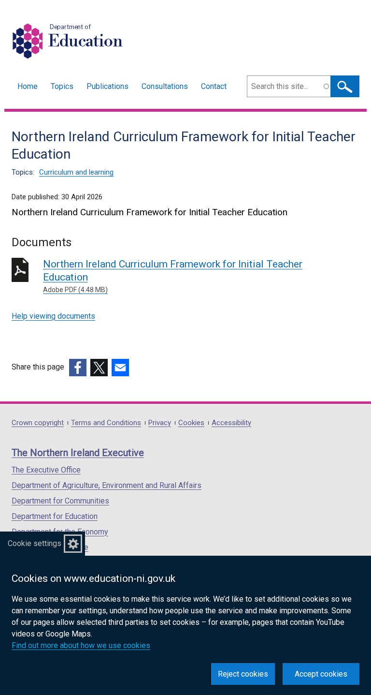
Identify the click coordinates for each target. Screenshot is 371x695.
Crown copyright (38, 423)
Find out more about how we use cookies (81, 645)
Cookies (191, 423)
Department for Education (55, 516)
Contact (214, 86)
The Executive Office (46, 469)
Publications (107, 86)
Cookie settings (34, 543)
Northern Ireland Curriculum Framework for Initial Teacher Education (172, 276)
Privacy (159, 423)
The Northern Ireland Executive (78, 452)
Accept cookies (321, 674)
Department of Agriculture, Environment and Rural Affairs (106, 485)
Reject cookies (243, 674)
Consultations (165, 86)
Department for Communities (60, 500)
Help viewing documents (53, 316)
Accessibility (231, 423)
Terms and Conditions (106, 423)
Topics (62, 86)
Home (27, 86)
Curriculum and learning (76, 172)
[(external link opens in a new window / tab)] (77, 367)
